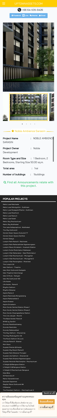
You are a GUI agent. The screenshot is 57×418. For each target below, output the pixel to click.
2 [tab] (26, 124)
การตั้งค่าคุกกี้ (46, 407)
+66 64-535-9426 (32, 9)
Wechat (34, 15)
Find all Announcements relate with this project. (29, 183)
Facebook (17, 15)
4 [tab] (34, 124)
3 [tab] (30, 124)
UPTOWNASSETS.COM (29, 3)
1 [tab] (22, 124)
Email (43, 15)
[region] (28, 157)
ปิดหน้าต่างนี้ (49, 393)
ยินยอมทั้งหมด (46, 401)
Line (26, 15)
